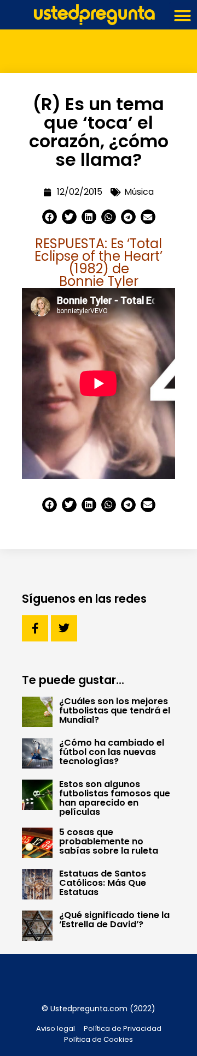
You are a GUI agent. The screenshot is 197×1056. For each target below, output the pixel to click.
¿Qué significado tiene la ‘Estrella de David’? (114, 920)
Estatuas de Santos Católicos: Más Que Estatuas (102, 882)
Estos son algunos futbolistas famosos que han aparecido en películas (114, 798)
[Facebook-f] (35, 628)
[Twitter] (64, 628)
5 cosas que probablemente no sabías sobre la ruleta (108, 841)
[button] (182, 15)
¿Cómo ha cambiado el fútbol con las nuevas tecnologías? (111, 751)
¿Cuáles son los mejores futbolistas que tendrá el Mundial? (114, 710)
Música (139, 191)
